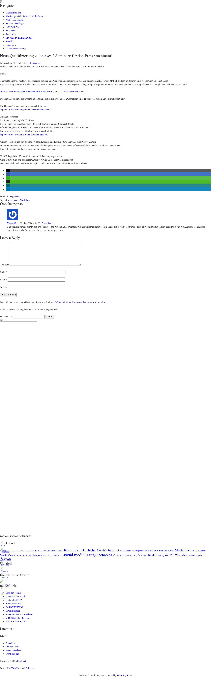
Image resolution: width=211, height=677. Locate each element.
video (134, 555)
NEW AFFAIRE (13, 603)
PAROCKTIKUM (14, 607)
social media (13, 199)
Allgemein (14, 196)
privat (54, 554)
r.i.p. (60, 555)
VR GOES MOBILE (15, 621)
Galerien (73, 550)
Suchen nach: (6, 316)
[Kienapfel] (12, 219)
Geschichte (89, 550)
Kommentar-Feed (14, 650)
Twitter (126, 555)
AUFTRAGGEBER (15, 19)
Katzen (122, 550)
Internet (113, 550)
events (48, 550)
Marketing (168, 550)
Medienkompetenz (188, 550)
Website (3, 286)
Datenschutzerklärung (16, 48)
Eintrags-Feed (12, 646)
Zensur (199, 555)
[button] (8, 170)
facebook (56, 550)
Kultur (152, 550)
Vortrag (161, 555)
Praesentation (43, 555)
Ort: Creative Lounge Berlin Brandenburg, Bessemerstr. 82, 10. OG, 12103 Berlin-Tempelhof (42, 91)
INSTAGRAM (12, 26)
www (192, 555)
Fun (66, 550)
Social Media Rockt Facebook (19, 614)
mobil (203, 550)
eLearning (40, 551)
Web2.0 (169, 555)
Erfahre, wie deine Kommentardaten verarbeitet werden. (80, 302)
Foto (61, 550)
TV (121, 555)
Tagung (90, 554)
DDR (34, 550)
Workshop (25, 199)
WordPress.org (12, 653)
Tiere (117, 556)
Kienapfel (11, 223)
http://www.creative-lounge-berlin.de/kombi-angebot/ (24, 134)
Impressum (11, 44)
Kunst (160, 550)
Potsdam (33, 555)
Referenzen (11, 34)
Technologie (106, 554)
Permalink (46, 223)
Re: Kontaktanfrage (15, 23)
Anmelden (10, 642)
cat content (11, 30)
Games (79, 551)
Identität (102, 550)
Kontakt (9, 41)
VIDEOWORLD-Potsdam (18, 617)
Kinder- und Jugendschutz (136, 550)
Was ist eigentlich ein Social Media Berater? (26, 16)
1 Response (35, 62)
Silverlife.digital (13, 610)
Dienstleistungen (13, 12)
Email (3, 279)
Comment (4, 264)
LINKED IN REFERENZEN (19, 37)
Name (3, 271)
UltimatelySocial (124, 675)
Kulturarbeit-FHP (14, 599)
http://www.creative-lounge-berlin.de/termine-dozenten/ (25, 109)
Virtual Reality (147, 555)
